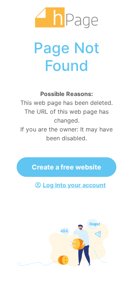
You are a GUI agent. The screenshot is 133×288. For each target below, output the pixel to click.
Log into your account (74, 185)
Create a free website (66, 167)
